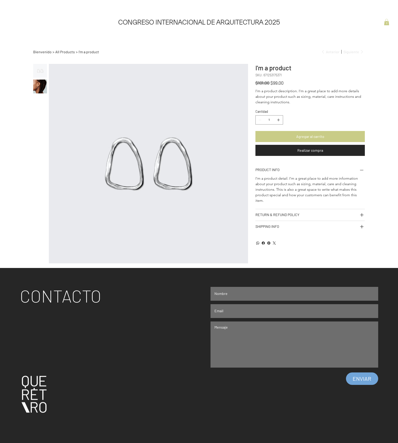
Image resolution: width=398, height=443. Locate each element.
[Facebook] (263, 243)
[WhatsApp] (257, 243)
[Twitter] (274, 243)
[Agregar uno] (278, 120)
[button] (386, 22)
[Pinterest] (268, 243)
